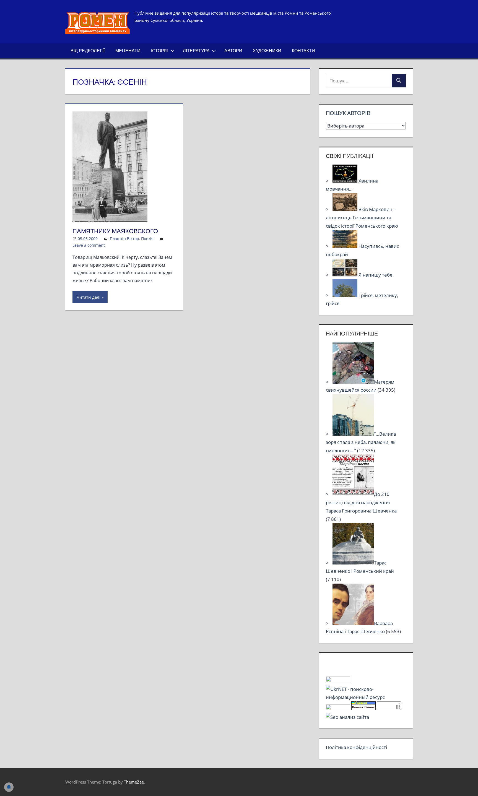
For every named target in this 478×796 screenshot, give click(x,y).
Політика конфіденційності (356, 747)
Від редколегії (88, 50)
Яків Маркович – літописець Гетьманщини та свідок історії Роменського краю (362, 217)
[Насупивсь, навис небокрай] (345, 246)
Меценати (128, 50)
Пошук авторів (348, 113)
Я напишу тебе (375, 275)
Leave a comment (88, 245)
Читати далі (88, 297)
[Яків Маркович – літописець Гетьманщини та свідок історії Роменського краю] (345, 209)
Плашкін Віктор (124, 238)
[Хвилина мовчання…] (345, 181)
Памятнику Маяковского (115, 231)
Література (196, 50)
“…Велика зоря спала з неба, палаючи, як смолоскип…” (361, 442)
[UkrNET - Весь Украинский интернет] (366, 697)
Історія (159, 50)
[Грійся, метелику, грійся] (345, 295)
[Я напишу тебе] (345, 275)
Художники (267, 50)
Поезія (147, 238)
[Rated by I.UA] (338, 680)
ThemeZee (134, 782)
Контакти (303, 50)
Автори (233, 50)
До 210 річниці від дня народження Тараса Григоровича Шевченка (361, 502)
